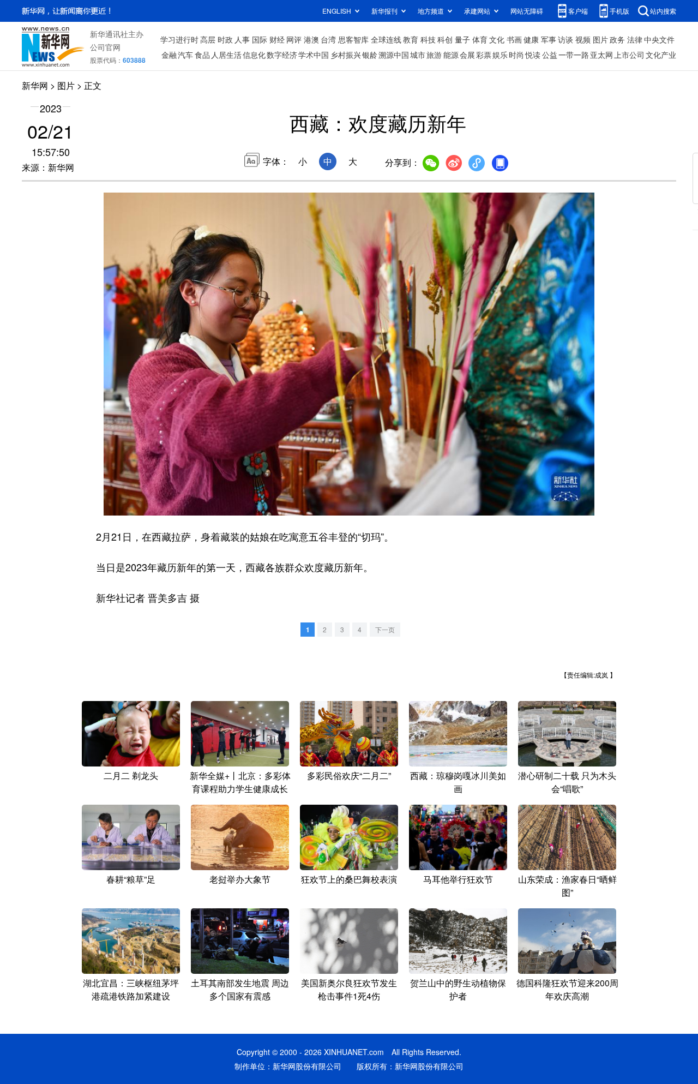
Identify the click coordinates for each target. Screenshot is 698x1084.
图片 (600, 39)
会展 (467, 54)
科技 (428, 39)
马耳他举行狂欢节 (458, 879)
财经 (277, 39)
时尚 (516, 54)
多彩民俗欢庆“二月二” (349, 775)
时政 (225, 39)
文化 (496, 39)
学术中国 (313, 54)
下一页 (385, 629)
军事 (548, 39)
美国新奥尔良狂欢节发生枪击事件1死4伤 (349, 989)
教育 (410, 39)
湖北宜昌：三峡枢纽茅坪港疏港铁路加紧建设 (131, 989)
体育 (480, 39)
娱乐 (500, 54)
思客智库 (353, 39)
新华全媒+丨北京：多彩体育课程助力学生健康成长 (240, 782)
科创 (445, 39)
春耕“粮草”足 (130, 879)
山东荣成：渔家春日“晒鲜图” (567, 886)
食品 (202, 54)
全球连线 (386, 39)
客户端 (578, 10)
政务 (617, 39)
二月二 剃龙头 (131, 775)
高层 (207, 39)
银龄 (369, 54)
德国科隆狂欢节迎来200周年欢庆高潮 (567, 989)
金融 (169, 54)
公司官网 (105, 46)
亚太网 (601, 54)
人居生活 (226, 54)
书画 (514, 39)
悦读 (532, 54)
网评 (294, 39)
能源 (451, 54)
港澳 (311, 39)
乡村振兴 (345, 54)
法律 (634, 39)
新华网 (35, 85)
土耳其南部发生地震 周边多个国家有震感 (240, 989)
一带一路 (573, 54)
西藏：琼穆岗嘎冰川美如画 (458, 782)
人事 (242, 39)
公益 (549, 54)
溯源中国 (393, 54)
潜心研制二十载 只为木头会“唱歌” (567, 782)
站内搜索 (663, 10)
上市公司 (629, 54)
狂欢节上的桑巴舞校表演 (349, 879)
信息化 (254, 54)
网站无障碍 (526, 10)
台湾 (328, 39)
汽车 (185, 54)
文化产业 (661, 54)
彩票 (483, 54)
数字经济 (282, 54)
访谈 (565, 39)
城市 (417, 54)
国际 (259, 39)
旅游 (434, 54)
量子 (462, 39)
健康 (531, 39)
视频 (583, 39)
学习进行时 (179, 39)
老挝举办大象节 (239, 879)
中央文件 (659, 39)
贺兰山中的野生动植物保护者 (458, 989)
